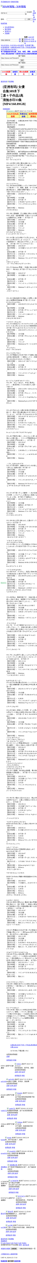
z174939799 (14, 1181)
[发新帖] (10, 81)
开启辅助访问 (5, 2)
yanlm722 (4, 1110)
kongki (3, 1140)
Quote (16, 1243)
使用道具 (9, 1060)
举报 (14, 1060)
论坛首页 (9, 27)
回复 (8, 1056)
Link (11, 1243)
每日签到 (8, 29)
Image (8, 1243)
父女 (32, 39)
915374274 (21, 1196)
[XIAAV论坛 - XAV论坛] (13, 6)
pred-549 (31, 37)
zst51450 (3, 1081)
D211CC (3, 583)
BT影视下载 (29, 45)
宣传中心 (8, 31)
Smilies (24, 1243)
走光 (32, 41)
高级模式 (4, 1241)
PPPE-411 (27, 39)
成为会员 (34, 19)
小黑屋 (3, 1254)
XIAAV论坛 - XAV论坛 (9, 45)
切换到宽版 (15, 2)
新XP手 (3, 1213)
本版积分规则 (5, 1248)
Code (19, 1243)
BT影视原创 (5, 47)
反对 (23, 1072)
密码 (2, 19)
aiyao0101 (4, 1153)
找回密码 (34, 13)
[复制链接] (6, 109)
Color (4, 1243)
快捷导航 (4, 23)
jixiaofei (19, 1093)
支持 (20, 1072)
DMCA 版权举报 (11, 1254)
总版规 (7, 33)
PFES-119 (27, 41)
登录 (20, 1245)
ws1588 (3, 1227)
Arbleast (19, 1122)
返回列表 (4, 81)
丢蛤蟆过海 (13, 1165)
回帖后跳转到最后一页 (28, 1248)
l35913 (19, 1064)
